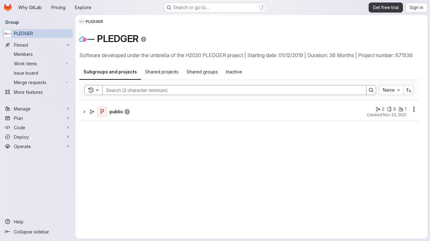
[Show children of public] (84, 112)
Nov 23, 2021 (394, 114)
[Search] (371, 90)
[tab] (110, 72)
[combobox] (391, 90)
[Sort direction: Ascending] (409, 90)
